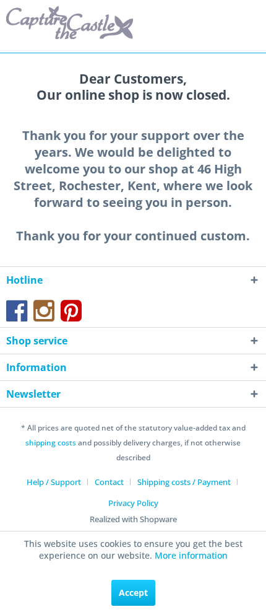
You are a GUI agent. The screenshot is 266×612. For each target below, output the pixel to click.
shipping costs (50, 442)
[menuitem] (58, 481)
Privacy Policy (133, 503)
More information (191, 555)
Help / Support (54, 481)
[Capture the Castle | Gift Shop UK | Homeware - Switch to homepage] (69, 23)
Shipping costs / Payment (184, 481)
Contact (109, 481)
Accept (133, 592)
